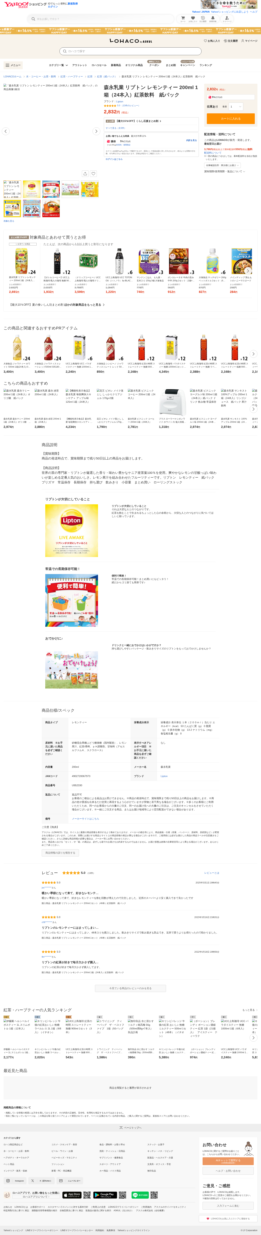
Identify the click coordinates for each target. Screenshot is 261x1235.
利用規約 (100, 1230)
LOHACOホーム (12, 76)
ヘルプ (253, 11)
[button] (236, 107)
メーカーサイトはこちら (85, 818)
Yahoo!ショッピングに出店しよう (230, 11)
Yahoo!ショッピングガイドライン (134, 1230)
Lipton (164, 776)
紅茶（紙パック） (107, 76)
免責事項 (111, 1230)
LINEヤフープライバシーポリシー (42, 1230)
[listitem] (27, 1144)
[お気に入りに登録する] (93, 173)
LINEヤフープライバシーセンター (77, 1230)
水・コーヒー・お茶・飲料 (41, 76)
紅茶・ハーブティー (72, 76)
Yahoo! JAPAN (201, 11)
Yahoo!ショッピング (13, 1230)
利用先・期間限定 (123, 145)
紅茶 (90, 76)
